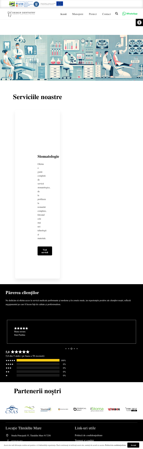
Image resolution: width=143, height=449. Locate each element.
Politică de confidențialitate (89, 435)
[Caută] (117, 13)
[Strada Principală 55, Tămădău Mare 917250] (8, 435)
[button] (139, 22)
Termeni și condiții (84, 440)
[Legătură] (12, 4)
